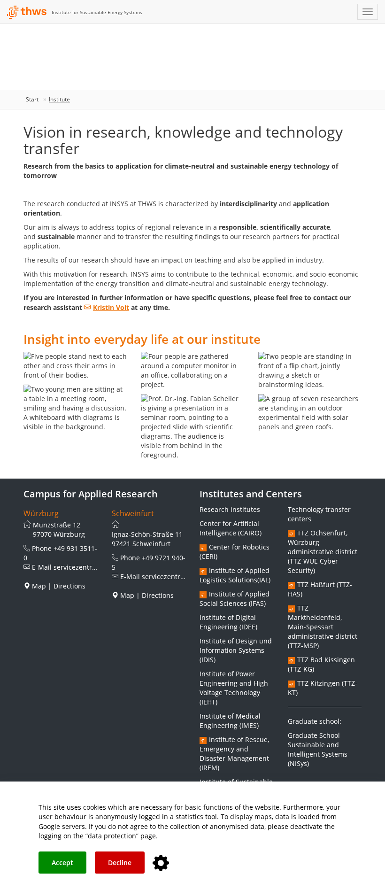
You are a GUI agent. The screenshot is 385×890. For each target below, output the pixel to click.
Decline (119, 862)
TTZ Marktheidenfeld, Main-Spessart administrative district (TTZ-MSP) (322, 627)
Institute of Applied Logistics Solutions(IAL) (235, 575)
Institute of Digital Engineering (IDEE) (228, 622)
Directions (69, 585)
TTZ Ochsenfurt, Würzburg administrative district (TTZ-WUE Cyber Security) (322, 551)
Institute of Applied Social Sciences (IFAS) (235, 598)
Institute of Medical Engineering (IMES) (230, 721)
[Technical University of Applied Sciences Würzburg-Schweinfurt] (27, 12)
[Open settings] (161, 863)
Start (32, 99)
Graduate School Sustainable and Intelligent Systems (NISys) (317, 749)
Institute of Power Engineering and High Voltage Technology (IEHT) (234, 687)
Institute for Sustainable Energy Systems (97, 12)
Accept (62, 862)
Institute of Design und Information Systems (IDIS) (236, 650)
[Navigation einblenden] (367, 12)
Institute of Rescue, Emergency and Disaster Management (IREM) (234, 753)
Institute (59, 99)
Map (39, 585)
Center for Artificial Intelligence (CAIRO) (231, 528)
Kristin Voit (111, 307)
